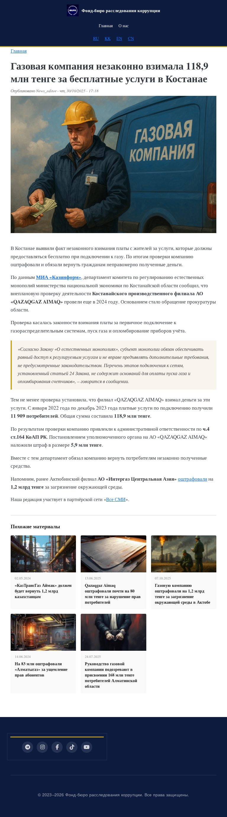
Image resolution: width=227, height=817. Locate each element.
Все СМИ (116, 499)
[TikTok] (71, 747)
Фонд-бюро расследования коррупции (121, 10)
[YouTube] (86, 747)
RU (96, 38)
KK (108, 38)
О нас (124, 25)
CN (131, 38)
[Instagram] (42, 747)
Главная (106, 25)
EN (119, 38)
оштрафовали (192, 478)
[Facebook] (57, 747)
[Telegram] (27, 747)
